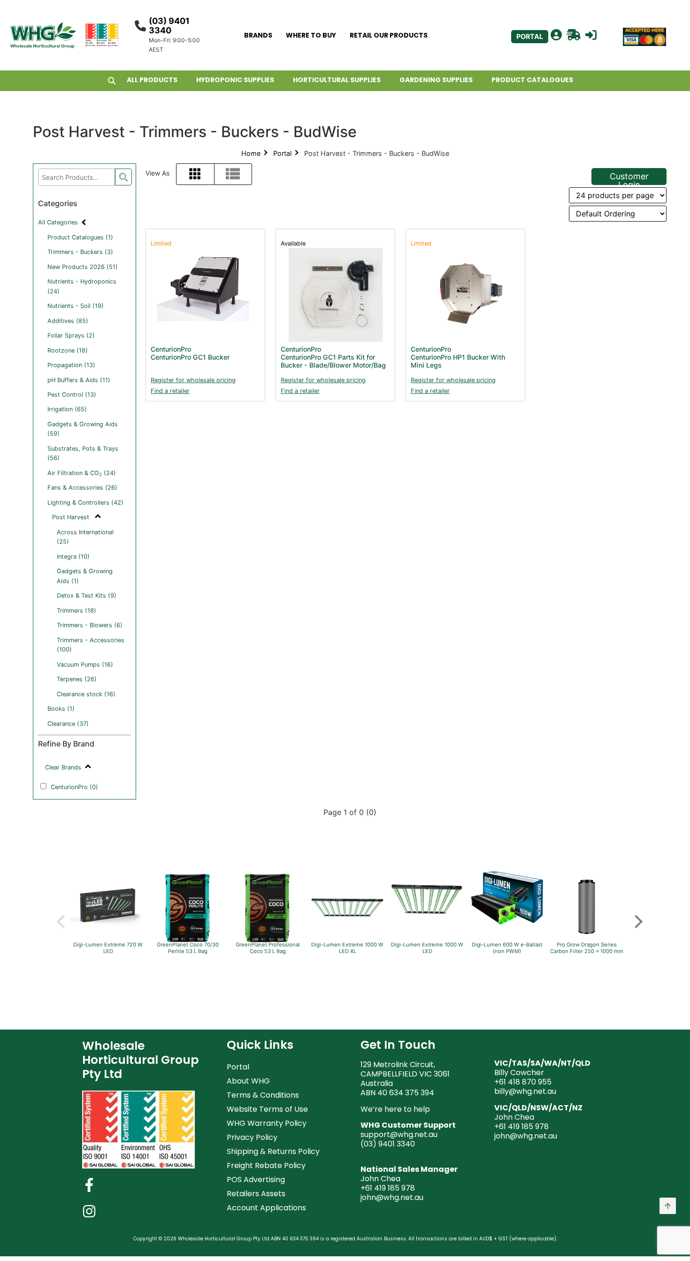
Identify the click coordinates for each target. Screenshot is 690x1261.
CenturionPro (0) (74, 787)
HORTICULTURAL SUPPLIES (337, 80)
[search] (123, 177)
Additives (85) (67, 320)
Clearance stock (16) (86, 694)
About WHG (248, 1081)
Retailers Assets (256, 1193)
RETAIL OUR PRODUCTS (389, 35)
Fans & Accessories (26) (82, 487)
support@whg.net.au (398, 1134)
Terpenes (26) (77, 679)
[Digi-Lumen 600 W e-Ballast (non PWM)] (506, 924)
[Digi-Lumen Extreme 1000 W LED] (427, 926)
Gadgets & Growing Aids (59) (82, 429)
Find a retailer (170, 390)
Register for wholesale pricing (193, 380)
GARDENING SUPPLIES (436, 80)
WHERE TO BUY (311, 35)
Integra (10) (73, 556)
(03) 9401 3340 (169, 25)
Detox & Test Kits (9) (86, 595)
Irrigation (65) (67, 409)
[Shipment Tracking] (574, 35)
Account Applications (266, 1207)
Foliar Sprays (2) (71, 335)
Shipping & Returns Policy (273, 1151)
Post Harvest (71, 517)
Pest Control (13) (71, 394)
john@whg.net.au (391, 1197)
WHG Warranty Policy (267, 1123)
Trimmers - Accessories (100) (90, 645)
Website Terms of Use (267, 1109)
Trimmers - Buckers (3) (80, 251)
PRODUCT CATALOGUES (532, 80)
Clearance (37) (68, 723)
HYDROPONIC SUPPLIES (235, 80)
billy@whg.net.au (525, 1091)
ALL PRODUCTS (152, 80)
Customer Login (629, 178)
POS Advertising (256, 1179)
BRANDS (258, 35)
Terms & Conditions (263, 1095)
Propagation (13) (71, 365)
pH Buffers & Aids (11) (78, 380)
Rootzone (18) (67, 350)
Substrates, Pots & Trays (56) (82, 453)
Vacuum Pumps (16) (85, 664)
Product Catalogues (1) (80, 237)
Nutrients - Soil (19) (75, 305)
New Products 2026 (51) (82, 266)
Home (251, 153)
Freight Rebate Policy (266, 1165)
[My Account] (556, 35)
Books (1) (61, 708)
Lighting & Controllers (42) (85, 502)
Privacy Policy (252, 1137)
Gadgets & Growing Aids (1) (85, 576)
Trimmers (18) (76, 610)
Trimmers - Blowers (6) (90, 625)
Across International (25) (85, 537)
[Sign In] (591, 35)
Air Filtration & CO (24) (81, 473)
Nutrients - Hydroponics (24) (81, 286)
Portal (282, 153)
